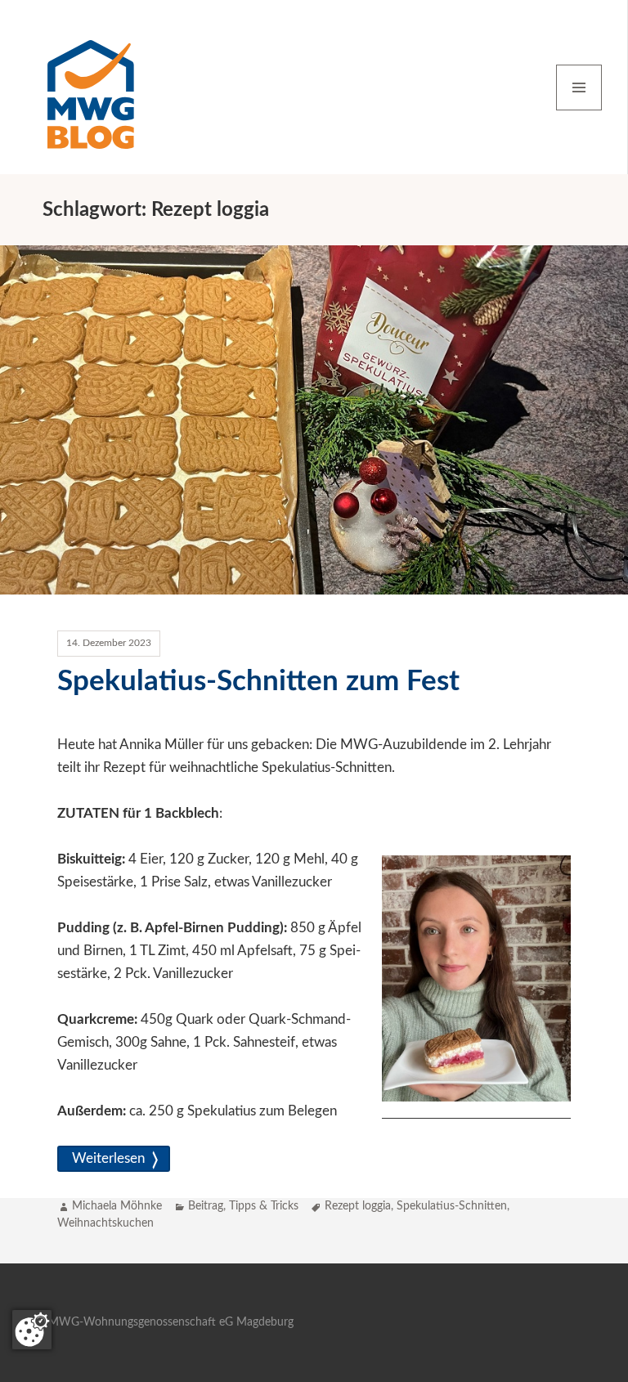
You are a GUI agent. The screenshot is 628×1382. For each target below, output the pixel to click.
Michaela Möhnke (117, 1206)
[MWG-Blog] (90, 86)
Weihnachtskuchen (105, 1223)
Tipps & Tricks (263, 1206)
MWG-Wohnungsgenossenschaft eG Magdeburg (171, 1322)
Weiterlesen (114, 1158)
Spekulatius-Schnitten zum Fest (258, 681)
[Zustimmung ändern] (32, 1329)
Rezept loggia (358, 1206)
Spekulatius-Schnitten (452, 1206)
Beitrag (205, 1206)
